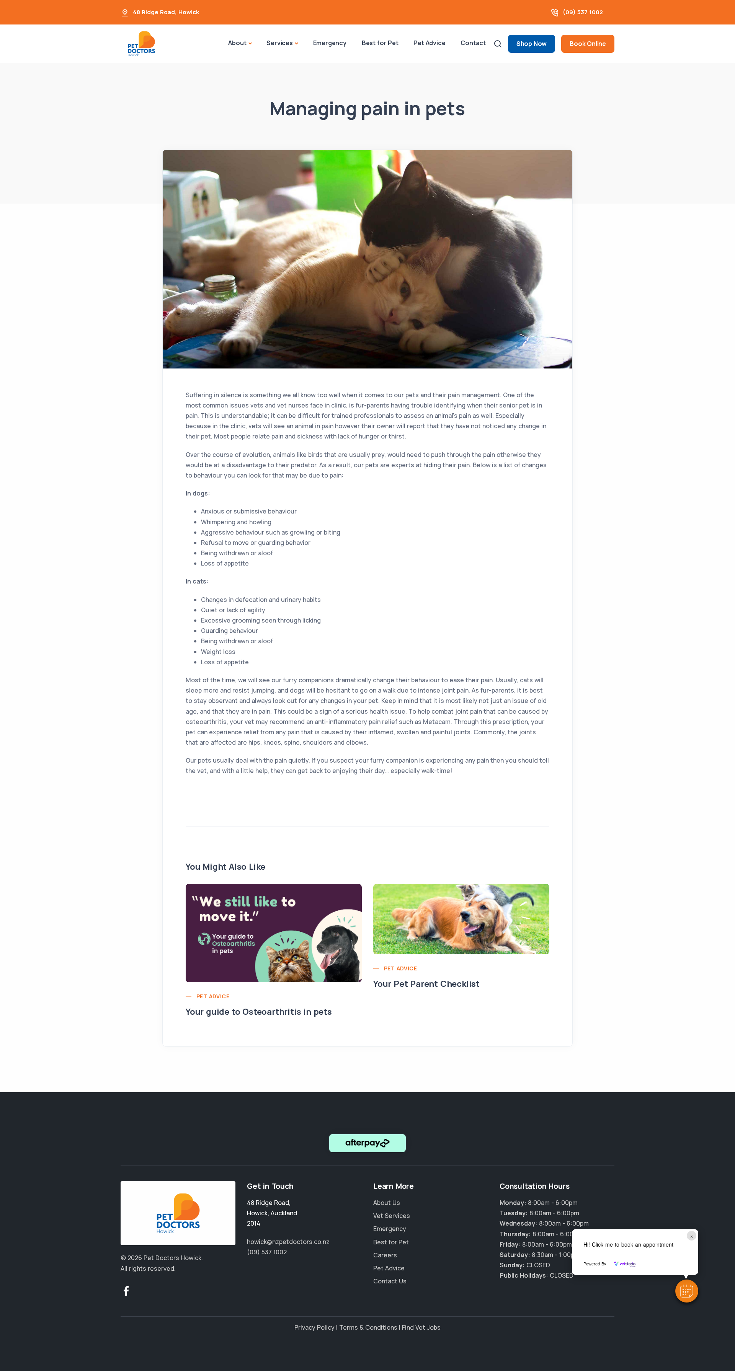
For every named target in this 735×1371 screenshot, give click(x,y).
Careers (385, 1255)
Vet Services (391, 1215)
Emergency (329, 43)
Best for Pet (380, 43)
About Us (386, 1202)
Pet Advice (429, 43)
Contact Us (390, 1281)
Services (279, 43)
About (237, 43)
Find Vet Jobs (421, 1327)
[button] (686, 1291)
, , (272, 1213)
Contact (473, 43)
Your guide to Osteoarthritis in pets (259, 1011)
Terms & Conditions (368, 1327)
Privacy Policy (314, 1327)
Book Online (588, 43)
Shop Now (531, 43)
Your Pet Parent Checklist (426, 984)
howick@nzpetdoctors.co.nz (288, 1241)
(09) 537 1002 (583, 12)
